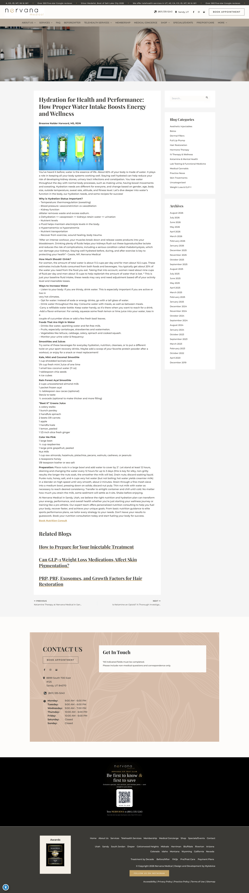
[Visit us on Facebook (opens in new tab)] (193, 12)
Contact (211, 838)
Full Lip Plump (177, 140)
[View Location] (176, 12)
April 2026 (175, 231)
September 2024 (179, 320)
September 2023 (178, 339)
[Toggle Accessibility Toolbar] (6, 887)
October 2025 (177, 259)
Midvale (165, 846)
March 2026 (176, 236)
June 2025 (175, 278)
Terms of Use (198, 881)
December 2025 (178, 250)
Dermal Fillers (177, 136)
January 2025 (177, 302)
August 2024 (176, 325)
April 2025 (175, 287)
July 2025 (174, 273)
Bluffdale (188, 846)
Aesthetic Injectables (181, 126)
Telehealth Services (131, 838)
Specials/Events (196, 838)
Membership (150, 838)
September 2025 (178, 264)
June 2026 (175, 222)
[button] (226, 11)
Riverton (199, 846)
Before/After (163, 859)
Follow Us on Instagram (149, 873)
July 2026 (175, 217)
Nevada (210, 851)
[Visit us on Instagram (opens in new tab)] (198, 12)
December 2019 (178, 362)
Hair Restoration (178, 145)
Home (93, 838)
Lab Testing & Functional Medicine (188, 164)
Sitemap (48, 882)
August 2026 (176, 213)
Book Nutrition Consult (53, 520)
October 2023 (177, 334)
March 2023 (176, 344)
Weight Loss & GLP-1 (180, 187)
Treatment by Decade (142, 859)
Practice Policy (181, 881)
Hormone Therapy (179, 150)
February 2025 (177, 297)
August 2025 (176, 269)
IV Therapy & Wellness (181, 154)
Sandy (105, 846)
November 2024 (178, 311)
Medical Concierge (169, 838)
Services (114, 838)
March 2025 (176, 292)
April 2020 (175, 358)
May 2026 (175, 227)
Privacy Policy (58, 878)
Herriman (176, 846)
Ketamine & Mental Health (184, 159)
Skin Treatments (178, 178)
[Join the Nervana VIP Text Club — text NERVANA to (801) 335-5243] (124, 792)
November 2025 (178, 255)
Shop (183, 838)
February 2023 (177, 348)
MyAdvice (210, 866)
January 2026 (177, 245)
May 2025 (175, 283)
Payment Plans (206, 859)
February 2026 (177, 241)
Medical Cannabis (179, 168)
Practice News (177, 173)
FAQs (175, 859)
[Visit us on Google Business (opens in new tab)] (204, 12)
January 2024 (177, 330)
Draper (131, 846)
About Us (103, 838)
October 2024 (177, 316)
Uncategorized (178, 182)
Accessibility (41, 878)
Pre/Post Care (187, 859)
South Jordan (118, 846)
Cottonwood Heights (148, 846)
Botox (173, 131)
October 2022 (177, 353)
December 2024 (178, 306)
